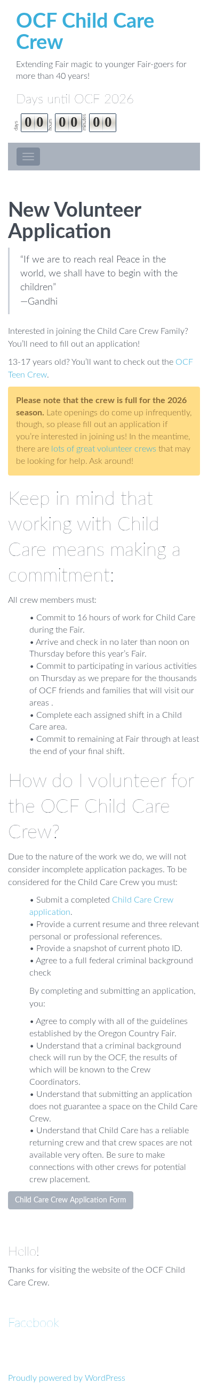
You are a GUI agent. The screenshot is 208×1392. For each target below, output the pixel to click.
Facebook (33, 1323)
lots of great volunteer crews (103, 449)
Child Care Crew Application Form (70, 1200)
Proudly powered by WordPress (66, 1378)
